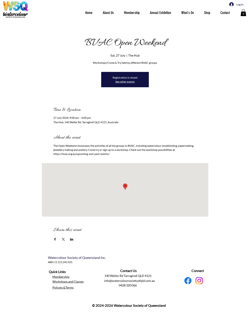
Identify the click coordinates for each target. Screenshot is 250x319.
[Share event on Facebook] (55, 239)
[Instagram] (199, 280)
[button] (163, 12)
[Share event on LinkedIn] (71, 239)
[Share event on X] (63, 239)
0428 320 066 (128, 285)
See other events (125, 81)
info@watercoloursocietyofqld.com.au (129, 281)
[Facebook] (188, 280)
